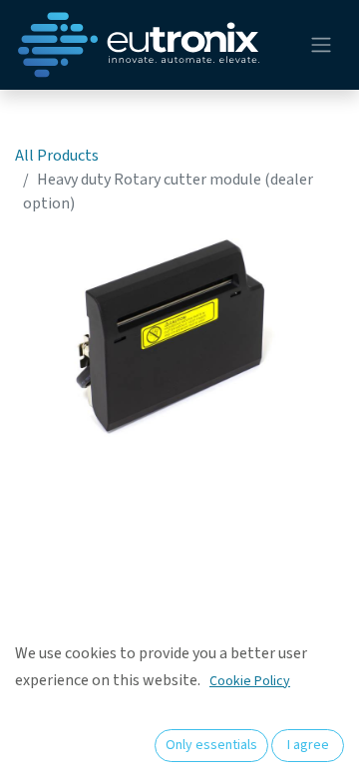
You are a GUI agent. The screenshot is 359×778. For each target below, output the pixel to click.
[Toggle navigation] (321, 45)
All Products (57, 156)
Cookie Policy (249, 681)
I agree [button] (308, 745)
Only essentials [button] (211, 745)
